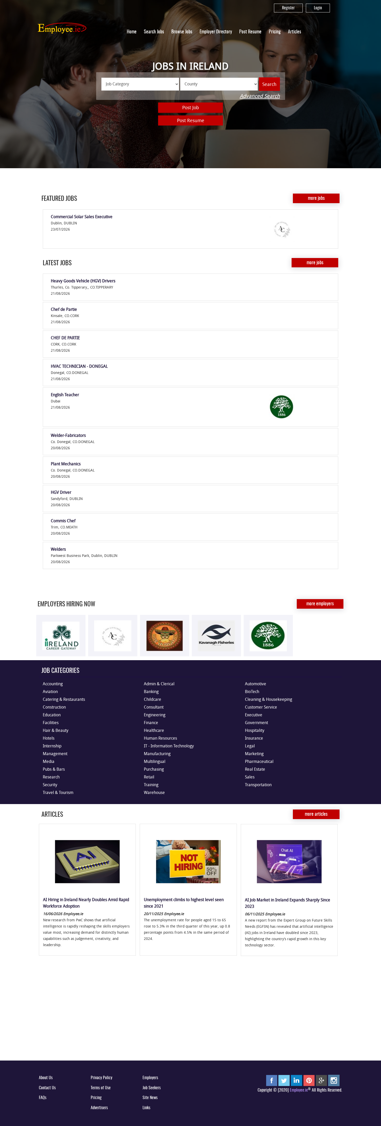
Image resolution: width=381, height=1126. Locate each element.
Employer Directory (216, 32)
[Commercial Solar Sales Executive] (298, 229)
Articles (294, 32)
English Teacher (65, 395)
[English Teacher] (298, 407)
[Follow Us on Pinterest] (309, 1080)
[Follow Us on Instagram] (334, 1080)
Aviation (50, 691)
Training (151, 785)
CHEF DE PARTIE (65, 338)
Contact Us (47, 1088)
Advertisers (99, 1108)
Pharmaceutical (259, 761)
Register (288, 8)
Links (146, 1108)
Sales (250, 777)
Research (51, 777)
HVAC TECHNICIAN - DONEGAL (79, 366)
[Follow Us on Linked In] (296, 1080)
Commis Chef (63, 521)
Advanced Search (260, 95)
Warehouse (154, 792)
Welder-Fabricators (68, 435)
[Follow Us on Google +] (321, 1080)
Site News (150, 1098)
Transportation (258, 785)
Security (50, 785)
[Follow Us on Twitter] (284, 1080)
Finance (151, 722)
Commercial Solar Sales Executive (81, 216)
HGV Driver (61, 492)
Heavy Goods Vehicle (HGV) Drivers (83, 281)
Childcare (152, 699)
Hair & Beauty (55, 730)
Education (52, 715)
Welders (58, 549)
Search (269, 84)
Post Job (190, 107)
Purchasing (154, 769)
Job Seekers (152, 1088)
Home (132, 32)
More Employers (320, 604)
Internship (52, 746)
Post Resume (250, 32)
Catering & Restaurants (64, 699)
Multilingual (154, 761)
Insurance (254, 738)
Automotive (255, 684)
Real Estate (255, 769)
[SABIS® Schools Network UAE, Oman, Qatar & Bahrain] (268, 635)
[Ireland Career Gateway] (61, 635)
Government (256, 722)
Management (55, 753)
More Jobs (316, 198)
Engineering (154, 715)
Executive (253, 715)
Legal (250, 746)
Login (318, 8)
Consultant (154, 707)
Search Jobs (154, 32)
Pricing (275, 32)
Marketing (254, 753)
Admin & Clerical (159, 684)
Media (48, 761)
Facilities (51, 722)
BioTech (252, 691)
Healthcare (154, 730)
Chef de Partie (64, 309)
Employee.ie (299, 1090)
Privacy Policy (101, 1078)
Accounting (53, 684)
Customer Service (261, 707)
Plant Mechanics (66, 464)
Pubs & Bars (54, 769)
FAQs (42, 1098)
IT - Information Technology (169, 746)
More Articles (316, 814)
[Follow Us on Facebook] (271, 1080)
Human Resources (160, 738)
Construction (54, 707)
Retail (149, 777)
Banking (151, 691)
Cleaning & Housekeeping (268, 699)
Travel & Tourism (58, 792)
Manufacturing (157, 753)
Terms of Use (101, 1088)
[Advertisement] (190, 1017)
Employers (150, 1078)
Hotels (48, 738)
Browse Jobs (181, 32)
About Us (46, 1078)
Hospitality (254, 730)
